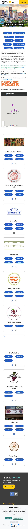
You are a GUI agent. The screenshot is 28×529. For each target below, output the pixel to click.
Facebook (9, 40)
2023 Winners (9, 37)
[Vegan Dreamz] (14, 446)
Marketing (14, 526)
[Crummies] (14, 245)
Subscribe (9, 486)
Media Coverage (19, 48)
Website (19, 155)
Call (9, 155)
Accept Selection (18, 518)
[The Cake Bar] (14, 343)
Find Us (8, 159)
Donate (23, 2)
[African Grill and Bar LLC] (14, 142)
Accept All (8, 518)
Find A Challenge (9, 504)
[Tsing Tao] (14, 412)
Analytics (14, 525)
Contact (7, 44)
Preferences (22, 525)
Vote (7, 33)
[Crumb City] (14, 211)
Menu (19, 159)
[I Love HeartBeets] (14, 312)
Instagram (19, 37)
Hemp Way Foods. (7, 79)
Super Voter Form (19, 33)
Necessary (6, 525)
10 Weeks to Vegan (19, 44)
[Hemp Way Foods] (14, 279)
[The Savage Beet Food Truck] (14, 377)
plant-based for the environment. (12, 68)
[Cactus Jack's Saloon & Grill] (14, 175)
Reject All (14, 522)
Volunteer (8, 48)
